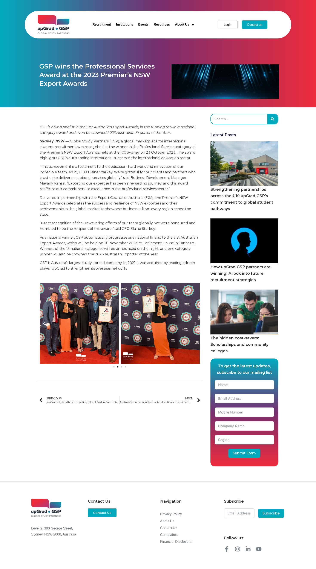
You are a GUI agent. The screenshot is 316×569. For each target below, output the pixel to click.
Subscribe (271, 513)
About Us (182, 24)
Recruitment (101, 24)
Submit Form (244, 453)
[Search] (272, 119)
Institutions (124, 24)
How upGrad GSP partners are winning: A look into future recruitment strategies (240, 273)
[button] (44, 323)
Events (143, 24)
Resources (162, 24)
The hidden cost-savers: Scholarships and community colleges (239, 344)
